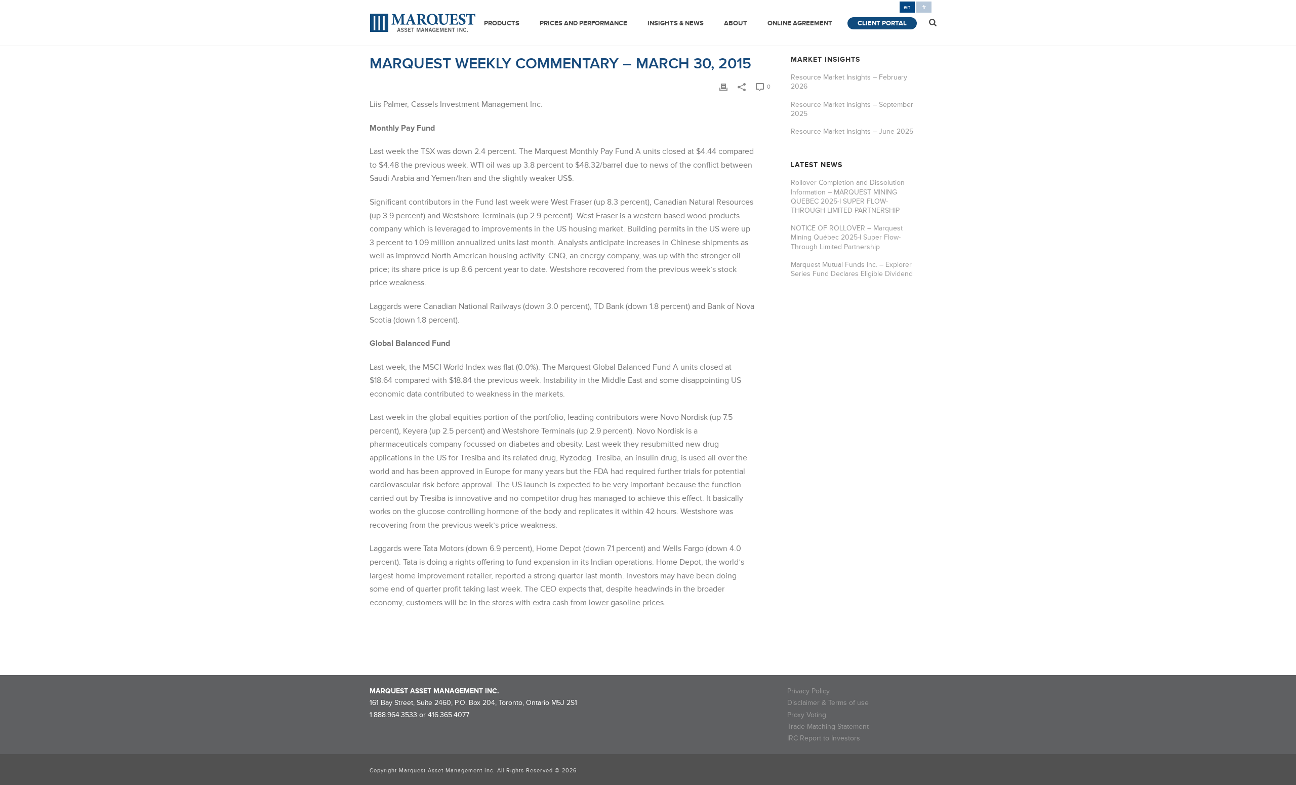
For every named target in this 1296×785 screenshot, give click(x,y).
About (735, 23)
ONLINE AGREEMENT (799, 23)
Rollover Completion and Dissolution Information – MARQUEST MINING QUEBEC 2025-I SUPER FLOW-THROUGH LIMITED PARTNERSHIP (848, 196)
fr (924, 7)
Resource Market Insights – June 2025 (852, 131)
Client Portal (882, 23)
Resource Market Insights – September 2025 (852, 109)
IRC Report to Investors (823, 738)
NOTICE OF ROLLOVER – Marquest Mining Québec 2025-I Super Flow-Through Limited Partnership (847, 237)
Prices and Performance (583, 23)
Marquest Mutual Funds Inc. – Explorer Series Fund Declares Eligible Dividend (852, 269)
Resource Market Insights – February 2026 (849, 82)
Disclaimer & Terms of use (828, 702)
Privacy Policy (808, 691)
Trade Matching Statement (828, 726)
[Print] (723, 86)
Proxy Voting (806, 715)
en (907, 7)
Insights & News (675, 23)
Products (501, 23)
